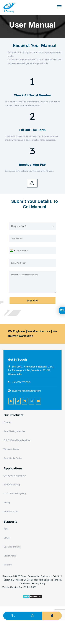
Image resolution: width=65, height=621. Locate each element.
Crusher (7, 422)
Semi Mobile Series (12, 458)
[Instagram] (31, 401)
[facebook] (11, 401)
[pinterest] (24, 401)
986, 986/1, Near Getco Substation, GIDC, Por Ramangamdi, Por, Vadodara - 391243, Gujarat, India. (31, 370)
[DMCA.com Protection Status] (32, 597)
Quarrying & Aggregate (14, 475)
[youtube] (38, 401)
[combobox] (12, 250)
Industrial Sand (10, 511)
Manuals (7, 564)
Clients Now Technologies (39, 580)
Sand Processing (11, 484)
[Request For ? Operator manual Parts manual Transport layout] (32, 226)
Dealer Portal (9, 556)
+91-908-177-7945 (21, 382)
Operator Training (12, 547)
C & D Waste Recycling (14, 493)
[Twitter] (18, 401)
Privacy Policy (38, 583)
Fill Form (32, 183)
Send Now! (32, 300)
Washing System (11, 449)
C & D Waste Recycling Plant (17, 440)
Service (7, 538)
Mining (6, 502)
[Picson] (9, 6)
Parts (6, 529)
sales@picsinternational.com (26, 390)
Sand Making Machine (14, 431)
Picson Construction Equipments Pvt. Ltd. (41, 576)
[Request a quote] (52, 616)
